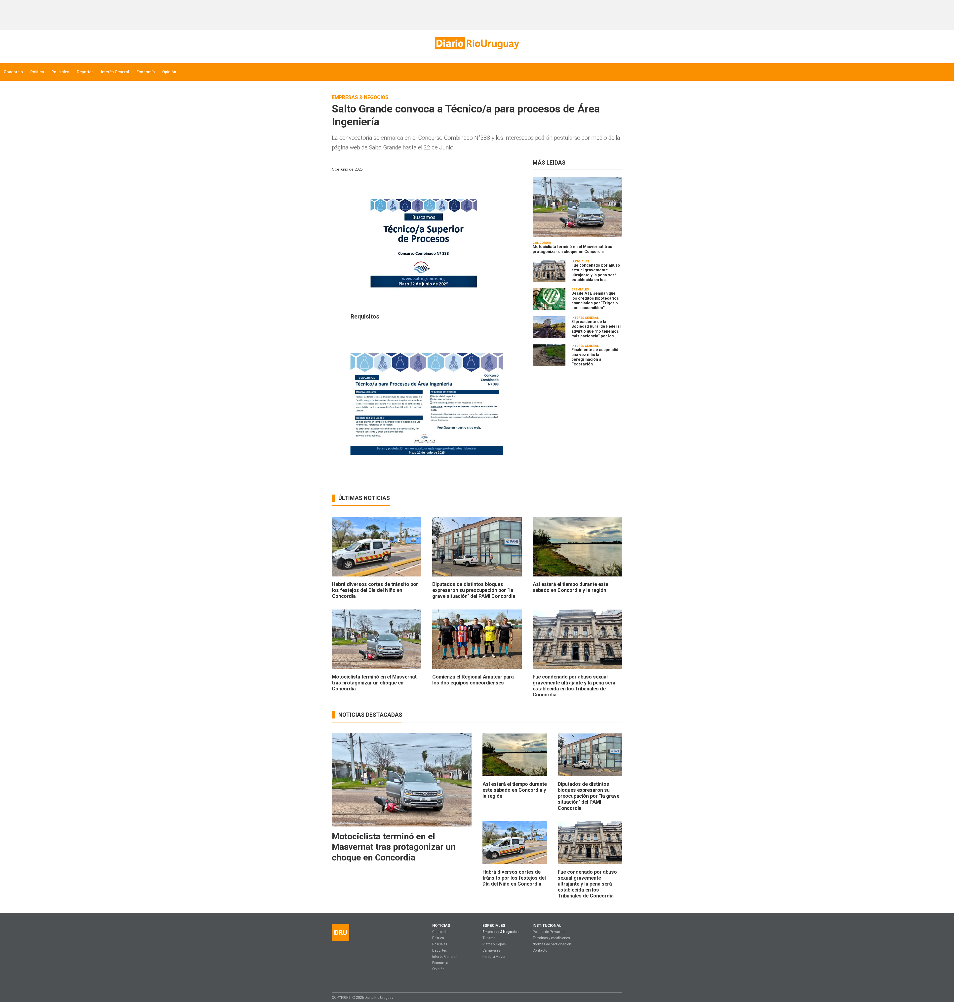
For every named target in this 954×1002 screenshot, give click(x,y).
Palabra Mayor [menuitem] (494, 957)
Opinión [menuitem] (169, 72)
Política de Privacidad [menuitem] (549, 932)
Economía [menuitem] (145, 72)
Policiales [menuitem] (60, 72)
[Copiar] (491, 169)
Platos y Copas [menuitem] (494, 944)
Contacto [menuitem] (540, 950)
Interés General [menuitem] (115, 72)
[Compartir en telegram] (508, 169)
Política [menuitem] (37, 72)
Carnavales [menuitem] (491, 950)
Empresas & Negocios (360, 97)
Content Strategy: (608, 997)
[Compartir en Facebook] (482, 169)
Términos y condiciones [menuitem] (551, 938)
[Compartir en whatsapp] (474, 169)
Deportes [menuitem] (85, 72)
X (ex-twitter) (355, 980)
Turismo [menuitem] (489, 938)
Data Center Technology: (617, 997)
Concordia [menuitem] (13, 72)
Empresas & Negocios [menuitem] (500, 932)
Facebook (335, 980)
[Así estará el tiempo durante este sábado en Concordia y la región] (577, 546)
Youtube (364, 980)
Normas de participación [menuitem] (552, 944)
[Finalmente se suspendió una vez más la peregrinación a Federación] (549, 355)
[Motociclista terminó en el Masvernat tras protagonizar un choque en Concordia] (577, 207)
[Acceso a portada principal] (477, 43)
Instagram (345, 980)
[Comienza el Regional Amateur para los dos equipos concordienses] (477, 639)
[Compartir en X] (500, 169)
